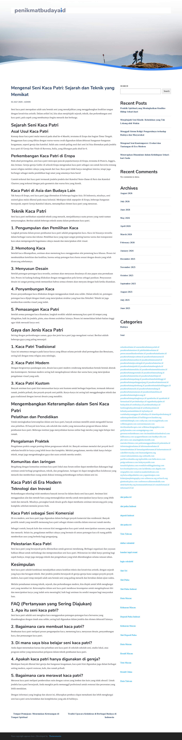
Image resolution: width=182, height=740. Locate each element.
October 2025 (126, 275)
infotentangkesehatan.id (130, 446)
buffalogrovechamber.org (150, 417)
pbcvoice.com (126, 440)
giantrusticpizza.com (128, 481)
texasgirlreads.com (160, 421)
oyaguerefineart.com (143, 437)
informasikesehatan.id (150, 446)
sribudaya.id (146, 414)
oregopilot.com (126, 472)
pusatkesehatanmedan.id (130, 376)
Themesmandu (55, 736)
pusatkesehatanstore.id (129, 350)
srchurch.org (162, 478)
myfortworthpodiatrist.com (131, 475)
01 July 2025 (17, 102)
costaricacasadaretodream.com (146, 472)
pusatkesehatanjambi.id (130, 366)
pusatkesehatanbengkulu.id (151, 366)
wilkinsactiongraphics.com (153, 427)
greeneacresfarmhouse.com (131, 433)
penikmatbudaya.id (152, 405)
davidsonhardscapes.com (130, 427)
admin (27, 102)
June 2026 (125, 210)
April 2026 (125, 226)
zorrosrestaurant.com (146, 424)
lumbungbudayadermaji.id (131, 408)
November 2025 (128, 267)
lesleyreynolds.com (146, 462)
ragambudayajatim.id (156, 401)
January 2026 (127, 251)
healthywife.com (159, 437)
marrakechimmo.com (129, 443)
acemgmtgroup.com (144, 430)
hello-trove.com (158, 459)
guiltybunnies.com (128, 430)
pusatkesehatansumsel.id (152, 360)
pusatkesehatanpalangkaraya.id (133, 398)
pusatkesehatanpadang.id (130, 379)
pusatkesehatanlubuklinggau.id (158, 385)
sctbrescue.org (151, 478)
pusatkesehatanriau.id (154, 363)
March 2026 (126, 234)
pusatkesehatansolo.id (129, 389)
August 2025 (126, 292)
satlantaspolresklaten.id (130, 417)
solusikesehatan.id (128, 347)
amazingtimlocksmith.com (144, 440)
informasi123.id (127, 488)
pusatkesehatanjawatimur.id (131, 357)
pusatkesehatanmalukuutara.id (154, 369)
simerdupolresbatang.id (161, 414)
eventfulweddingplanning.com (151, 465)
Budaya (124, 327)
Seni (122, 335)
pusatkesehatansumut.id (154, 357)
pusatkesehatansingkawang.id (132, 395)
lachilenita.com (148, 469)
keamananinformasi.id (145, 485)
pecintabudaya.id (139, 401)
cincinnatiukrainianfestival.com (157, 433)
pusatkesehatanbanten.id (156, 353)
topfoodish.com (145, 459)
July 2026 (125, 201)
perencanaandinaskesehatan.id (133, 353)
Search (124, 86)
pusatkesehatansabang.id (154, 373)
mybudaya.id (147, 411)
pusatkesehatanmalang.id (149, 389)
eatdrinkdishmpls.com (129, 421)
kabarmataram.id (164, 449)
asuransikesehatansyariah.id (147, 347)
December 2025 (127, 259)
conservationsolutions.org (131, 456)
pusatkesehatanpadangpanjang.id (134, 382)
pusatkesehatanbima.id (152, 392)
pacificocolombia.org (129, 459)
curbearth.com (148, 456)
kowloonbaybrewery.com (131, 469)
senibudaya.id (138, 405)
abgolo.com (160, 469)
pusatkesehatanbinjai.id (151, 376)
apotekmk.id (164, 398)
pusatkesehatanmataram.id (131, 392)
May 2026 (125, 218)
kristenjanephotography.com (132, 478)
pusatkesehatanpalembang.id (132, 385)
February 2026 (127, 242)
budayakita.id (126, 405)
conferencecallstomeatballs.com (151, 481)
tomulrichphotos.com (129, 465)
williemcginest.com (128, 424)
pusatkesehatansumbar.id (130, 360)
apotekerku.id (152, 398)
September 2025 (128, 283)
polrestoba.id (164, 443)
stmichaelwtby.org (128, 485)
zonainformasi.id (162, 485)
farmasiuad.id (126, 401)
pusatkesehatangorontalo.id (131, 373)
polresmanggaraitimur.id (149, 443)
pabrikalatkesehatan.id (149, 350)
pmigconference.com (129, 462)
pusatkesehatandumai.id (158, 382)
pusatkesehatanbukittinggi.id (154, 379)
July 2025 (125, 300)
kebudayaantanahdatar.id (130, 411)
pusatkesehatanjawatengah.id (132, 363)
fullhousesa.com (127, 437)
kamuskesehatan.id (128, 449)
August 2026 (126, 193)
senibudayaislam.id (151, 408)
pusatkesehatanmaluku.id (130, 369)
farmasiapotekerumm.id (146, 449)
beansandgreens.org (147, 453)
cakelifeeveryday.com (129, 453)
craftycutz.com (145, 421)
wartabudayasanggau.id (130, 414)
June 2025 (125, 308)
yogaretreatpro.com (151, 475)
